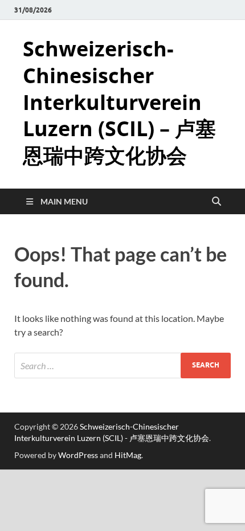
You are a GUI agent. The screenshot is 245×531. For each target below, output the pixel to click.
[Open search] (216, 202)
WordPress (78, 455)
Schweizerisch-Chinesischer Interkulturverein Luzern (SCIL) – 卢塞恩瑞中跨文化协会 (119, 102)
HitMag (128, 455)
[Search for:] (122, 365)
